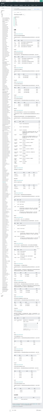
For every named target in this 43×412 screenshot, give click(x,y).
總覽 (1, 5)
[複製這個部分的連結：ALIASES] (19, 394)
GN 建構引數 (21, 5)
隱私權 (15, 410)
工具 (7, 5)
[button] (5, 12)
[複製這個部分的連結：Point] (17, 65)
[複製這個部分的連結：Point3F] (18, 80)
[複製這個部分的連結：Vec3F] (17, 347)
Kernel (11, 5)
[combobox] (29, 1)
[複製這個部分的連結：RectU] (17, 241)
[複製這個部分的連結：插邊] (16, 32)
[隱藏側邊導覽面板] (10, 410)
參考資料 (2, 3)
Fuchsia (15, 12)
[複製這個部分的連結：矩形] (16, 191)
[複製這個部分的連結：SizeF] (17, 278)
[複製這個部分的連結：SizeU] (17, 295)
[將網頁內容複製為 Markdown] (23, 14)
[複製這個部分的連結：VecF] (17, 380)
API (4, 5)
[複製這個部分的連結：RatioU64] (18, 178)
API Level (2, 13)
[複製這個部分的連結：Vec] (16, 332)
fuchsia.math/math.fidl (19, 51)
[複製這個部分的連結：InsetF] (17, 49)
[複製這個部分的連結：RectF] (17, 215)
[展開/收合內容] (19, 17)
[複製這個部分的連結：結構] (17, 29)
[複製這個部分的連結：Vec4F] (17, 362)
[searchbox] (5, 8)
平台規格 (32, 5)
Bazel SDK (16, 5)
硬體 (28, 5)
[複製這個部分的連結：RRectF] (17, 108)
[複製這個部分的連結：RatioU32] (18, 166)
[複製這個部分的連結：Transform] (18, 308)
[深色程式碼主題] (37, 323)
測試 (36, 5)
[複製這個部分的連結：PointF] (17, 95)
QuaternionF (16, 399)
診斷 (25, 5)
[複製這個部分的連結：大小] (16, 261)
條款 (12, 410)
